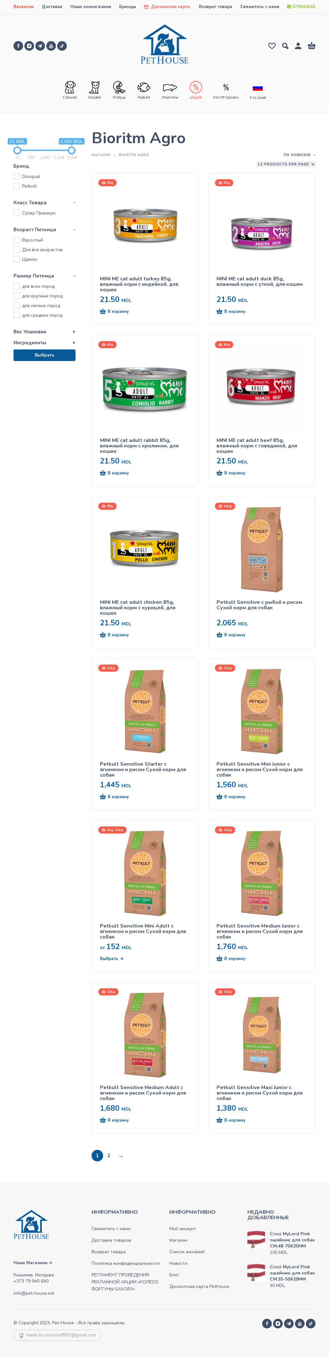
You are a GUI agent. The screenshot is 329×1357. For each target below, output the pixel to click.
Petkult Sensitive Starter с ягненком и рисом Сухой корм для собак (143, 770)
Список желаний (187, 1252)
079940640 (303, 7)
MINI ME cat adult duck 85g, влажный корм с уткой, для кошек (260, 281)
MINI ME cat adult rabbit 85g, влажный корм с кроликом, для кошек (139, 446)
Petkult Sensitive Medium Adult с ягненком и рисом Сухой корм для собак (143, 1093)
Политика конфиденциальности (126, 1263)
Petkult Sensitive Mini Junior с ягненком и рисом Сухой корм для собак (260, 770)
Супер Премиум (38, 213)
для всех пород (38, 286)
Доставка (52, 7)
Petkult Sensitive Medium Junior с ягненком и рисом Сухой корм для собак (260, 931)
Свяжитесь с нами (259, 7)
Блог (174, 1275)
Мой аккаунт (182, 1229)
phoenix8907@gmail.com (70, 1335)
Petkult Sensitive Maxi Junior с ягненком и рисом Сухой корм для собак (260, 1093)
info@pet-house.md (33, 1293)
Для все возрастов (42, 250)
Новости (178, 1263)
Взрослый (32, 240)
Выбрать (44, 355)
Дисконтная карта (170, 7)
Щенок (29, 259)
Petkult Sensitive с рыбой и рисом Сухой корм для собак (259, 605)
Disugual (31, 176)
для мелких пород (41, 306)
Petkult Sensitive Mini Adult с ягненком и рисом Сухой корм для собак (143, 931)
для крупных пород (42, 296)
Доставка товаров (111, 1240)
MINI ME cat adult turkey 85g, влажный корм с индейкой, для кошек (139, 284)
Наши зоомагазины (90, 7)
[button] (133, 312)
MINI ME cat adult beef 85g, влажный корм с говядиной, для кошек (257, 446)
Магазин (101, 155)
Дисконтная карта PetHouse (199, 1286)
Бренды (127, 7)
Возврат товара (215, 7)
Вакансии (23, 7)
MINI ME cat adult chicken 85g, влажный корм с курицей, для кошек (137, 608)
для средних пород (42, 315)
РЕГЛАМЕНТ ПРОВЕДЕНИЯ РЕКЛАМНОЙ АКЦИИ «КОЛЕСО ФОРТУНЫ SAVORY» (125, 1282)
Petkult (29, 186)
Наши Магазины (31, 1263)
